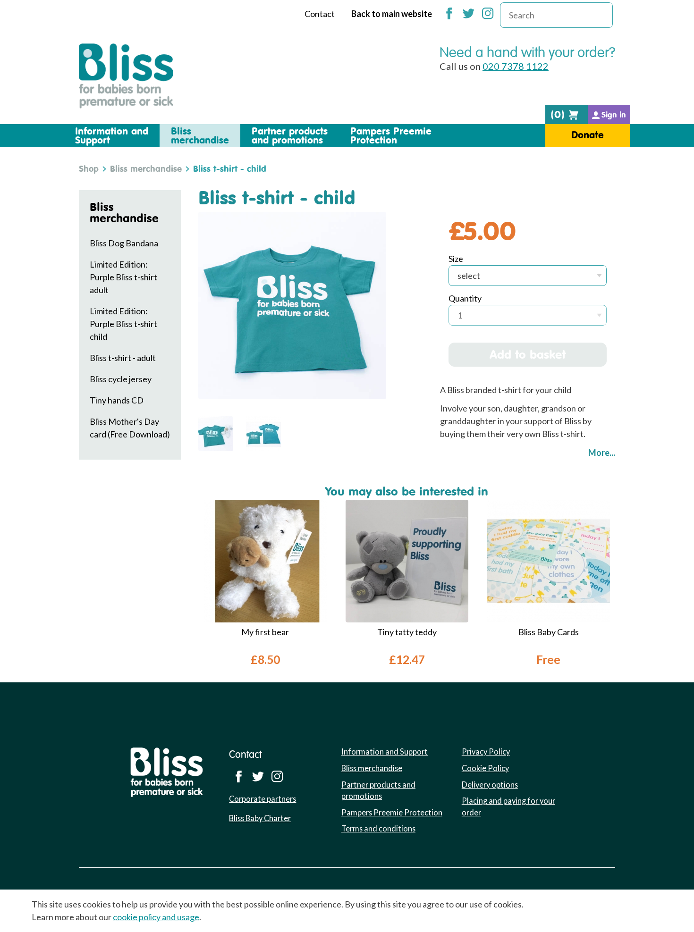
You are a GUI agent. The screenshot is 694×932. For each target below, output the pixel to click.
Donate (587, 135)
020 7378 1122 (515, 66)
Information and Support (384, 751)
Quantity (465, 298)
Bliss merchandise (146, 168)
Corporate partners (262, 798)
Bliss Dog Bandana (124, 243)
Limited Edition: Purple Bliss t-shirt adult (123, 277)
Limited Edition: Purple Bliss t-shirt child (123, 324)
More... (601, 452)
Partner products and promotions (378, 790)
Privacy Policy (486, 751)
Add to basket (528, 354)
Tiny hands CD (117, 400)
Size (456, 258)
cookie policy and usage (156, 917)
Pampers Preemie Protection (391, 812)
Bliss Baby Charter (260, 818)
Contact (320, 13)
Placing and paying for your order (508, 806)
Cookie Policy (485, 768)
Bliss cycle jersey (121, 379)
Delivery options (490, 784)
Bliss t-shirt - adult (123, 358)
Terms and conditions (378, 828)
